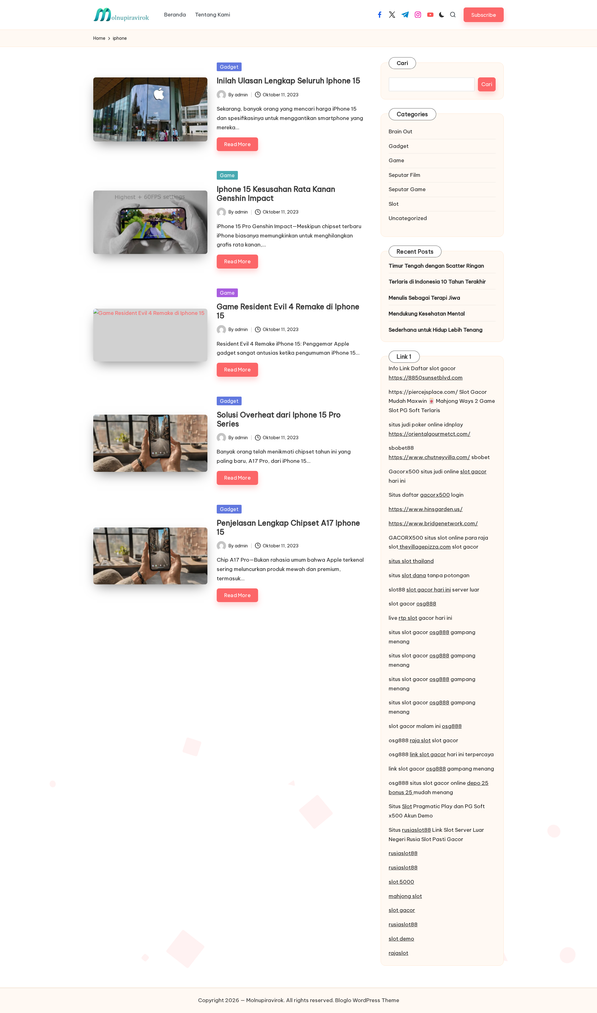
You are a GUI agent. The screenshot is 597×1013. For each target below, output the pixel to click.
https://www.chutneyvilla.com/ (429, 457)
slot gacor (473, 471)
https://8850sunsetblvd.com (426, 377)
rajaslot (398, 953)
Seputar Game (407, 189)
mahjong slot (405, 896)
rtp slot (408, 618)
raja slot (420, 740)
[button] (484, 14)
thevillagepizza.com (424, 546)
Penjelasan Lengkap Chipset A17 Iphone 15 (288, 527)
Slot (394, 203)
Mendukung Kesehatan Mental (427, 313)
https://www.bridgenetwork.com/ (433, 523)
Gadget (229, 67)
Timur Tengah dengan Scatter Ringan (436, 265)
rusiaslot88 (416, 830)
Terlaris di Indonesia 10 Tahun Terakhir (437, 281)
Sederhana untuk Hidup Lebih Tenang (436, 329)
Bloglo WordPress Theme (367, 1000)
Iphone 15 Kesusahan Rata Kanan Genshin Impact (276, 193)
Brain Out (400, 131)
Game (227, 175)
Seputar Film (404, 175)
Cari (402, 63)
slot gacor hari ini (428, 589)
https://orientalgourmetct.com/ (429, 434)
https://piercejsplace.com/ (423, 392)
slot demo (401, 938)
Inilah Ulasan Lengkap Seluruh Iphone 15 (288, 80)
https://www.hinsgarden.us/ (426, 509)
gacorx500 (435, 494)
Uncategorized (408, 218)
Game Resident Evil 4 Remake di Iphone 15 (288, 311)
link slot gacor (428, 754)
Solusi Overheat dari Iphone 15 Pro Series (279, 419)
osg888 (426, 603)
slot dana (414, 575)
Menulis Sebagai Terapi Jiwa (424, 297)
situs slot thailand (411, 561)
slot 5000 (401, 881)
